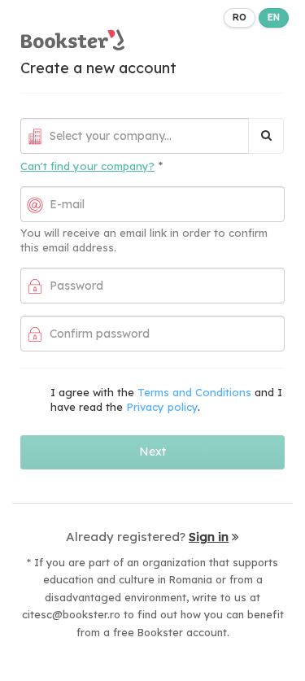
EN (274, 17)
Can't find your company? (87, 165)
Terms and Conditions (194, 392)
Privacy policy (162, 406)
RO (239, 17)
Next (152, 451)
